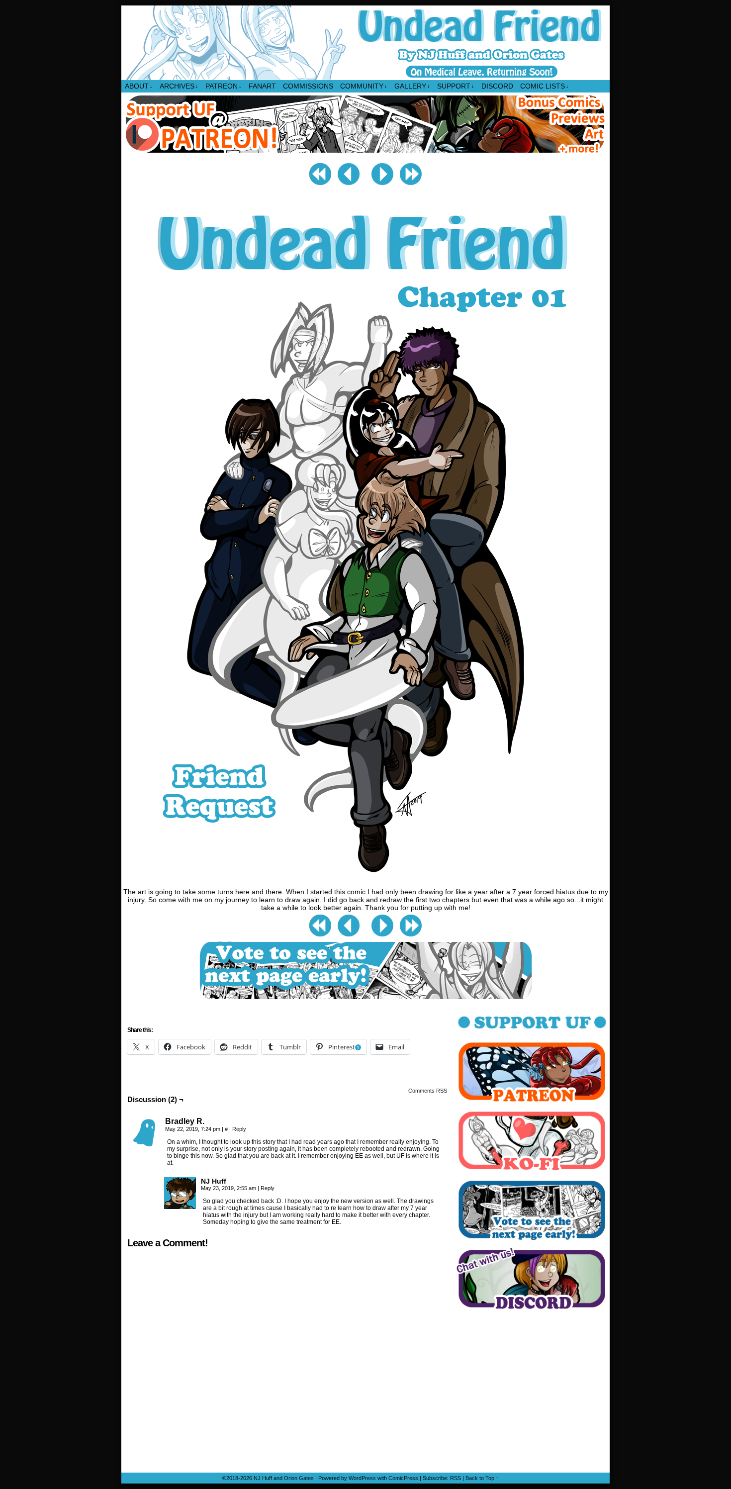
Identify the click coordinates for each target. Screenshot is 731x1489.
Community (363, 86)
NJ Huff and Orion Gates (284, 1478)
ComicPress (403, 1478)
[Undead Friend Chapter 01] (366, 881)
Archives (179, 86)
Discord (497, 86)
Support (455, 86)
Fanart (262, 86)
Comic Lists (544, 86)
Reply (239, 1129)
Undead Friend (365, 42)
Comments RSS (427, 1091)
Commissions (308, 86)
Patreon (223, 86)
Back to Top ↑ (482, 1478)
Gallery (412, 86)
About (139, 86)
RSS (455, 1478)
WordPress (362, 1478)
